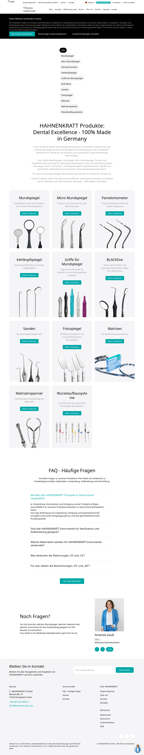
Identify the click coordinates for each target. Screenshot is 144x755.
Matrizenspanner (69, 106)
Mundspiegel (67, 55)
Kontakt (71, 2)
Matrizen (65, 100)
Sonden (65, 89)
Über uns (104, 695)
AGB (102, 726)
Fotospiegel (66, 95)
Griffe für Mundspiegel (72, 78)
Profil (110, 649)
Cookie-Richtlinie (107, 722)
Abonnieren (124, 670)
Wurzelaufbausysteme (71, 112)
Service (63, 2)
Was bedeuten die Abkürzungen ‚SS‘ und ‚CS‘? (58, 555)
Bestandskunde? (103, 3)
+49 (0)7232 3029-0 (18, 701)
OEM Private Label (70, 9)
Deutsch (90, 2)
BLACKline (66, 84)
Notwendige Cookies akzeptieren (52, 34)
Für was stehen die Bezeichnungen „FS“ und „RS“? (60, 566)
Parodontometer (69, 67)
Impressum (105, 718)
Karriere (103, 699)
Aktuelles (106, 9)
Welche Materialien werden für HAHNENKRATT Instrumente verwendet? (66, 543)
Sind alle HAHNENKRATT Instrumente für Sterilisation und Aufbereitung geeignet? (65, 530)
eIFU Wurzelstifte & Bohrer (48, 2)
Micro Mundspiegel (70, 61)
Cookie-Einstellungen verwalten (85, 34)
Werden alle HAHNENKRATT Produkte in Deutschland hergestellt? (62, 496)
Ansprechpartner (29, 2)
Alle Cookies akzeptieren (22, 34)
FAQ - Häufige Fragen (72, 691)
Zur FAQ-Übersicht (72, 581)
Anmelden (116, 2)
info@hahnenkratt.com (21, 705)
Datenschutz (105, 715)
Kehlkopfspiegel (69, 72)
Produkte (58, 9)
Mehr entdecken (29, 213)
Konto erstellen (129, 2)
